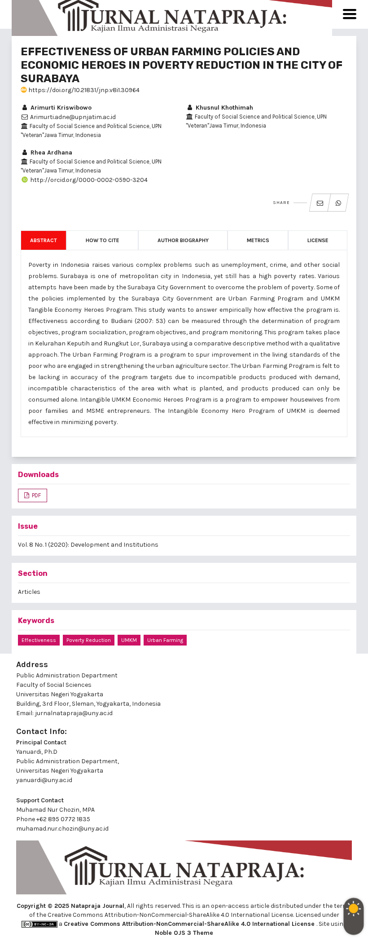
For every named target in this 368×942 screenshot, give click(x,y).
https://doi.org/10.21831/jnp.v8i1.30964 (83, 90)
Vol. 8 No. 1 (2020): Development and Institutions (88, 544)
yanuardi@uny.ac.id (44, 780)
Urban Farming (165, 640)
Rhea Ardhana (50, 152)
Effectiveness (39, 640)
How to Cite (102, 240)
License (318, 240)
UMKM (129, 640)
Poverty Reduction (88, 640)
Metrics (258, 240)
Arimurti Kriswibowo (60, 107)
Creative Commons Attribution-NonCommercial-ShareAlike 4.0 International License (190, 924)
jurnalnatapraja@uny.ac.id (74, 713)
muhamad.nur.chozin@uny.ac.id (62, 828)
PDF (36, 495)
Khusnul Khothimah (223, 107)
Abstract (43, 240)
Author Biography (183, 240)
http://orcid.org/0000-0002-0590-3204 (88, 180)
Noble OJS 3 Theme (184, 933)
